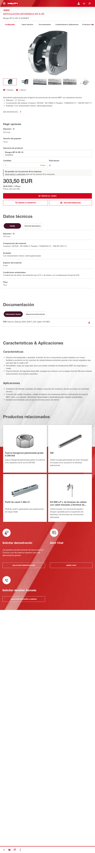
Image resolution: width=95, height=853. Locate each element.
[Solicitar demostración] (9, 850)
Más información (10, 112)
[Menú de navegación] (4, 3)
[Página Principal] (12, 3)
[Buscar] (89, 3)
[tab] (10, 24)
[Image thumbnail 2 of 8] (25, 81)
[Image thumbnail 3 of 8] (40, 81)
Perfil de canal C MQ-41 (17, 502)
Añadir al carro (49, 196)
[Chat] (15, 850)
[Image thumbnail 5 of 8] (70, 81)
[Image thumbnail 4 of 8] (55, 81)
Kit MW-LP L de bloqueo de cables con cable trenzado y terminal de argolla (68, 503)
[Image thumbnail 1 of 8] (10, 81)
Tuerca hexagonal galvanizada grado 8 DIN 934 (24, 454)
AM (51, 452)
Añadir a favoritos (27, 203)
